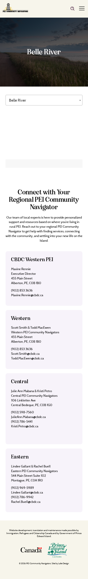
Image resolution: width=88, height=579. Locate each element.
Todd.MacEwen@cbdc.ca (27, 358)
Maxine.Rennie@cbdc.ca (27, 295)
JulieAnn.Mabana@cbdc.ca (28, 417)
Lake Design (63, 563)
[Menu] (81, 8)
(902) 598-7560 (22, 412)
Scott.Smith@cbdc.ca (25, 354)
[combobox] (44, 100)
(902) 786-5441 (21, 421)
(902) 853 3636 (22, 290)
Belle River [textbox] (17, 100)
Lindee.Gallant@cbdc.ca (27, 492)
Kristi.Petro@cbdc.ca (24, 426)
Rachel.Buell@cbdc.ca (25, 502)
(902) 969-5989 (22, 488)
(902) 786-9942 (22, 497)
